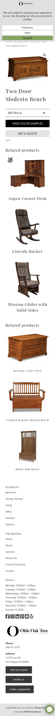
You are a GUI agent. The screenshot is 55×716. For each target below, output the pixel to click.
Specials (10, 551)
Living (9, 505)
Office (9, 511)
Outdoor (10, 518)
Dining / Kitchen (14, 498)
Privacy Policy (41, 707)
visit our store (18, 670)
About (9, 545)
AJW (8, 140)
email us (18, 679)
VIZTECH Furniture (32, 711)
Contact (10, 571)
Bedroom (11, 492)
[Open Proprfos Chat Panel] (49, 709)
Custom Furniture (15, 564)
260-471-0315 (13, 647)
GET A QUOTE (27, 133)
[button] (44, 55)
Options (10, 524)
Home (9, 539)
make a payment (19, 689)
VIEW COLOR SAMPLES (27, 123)
